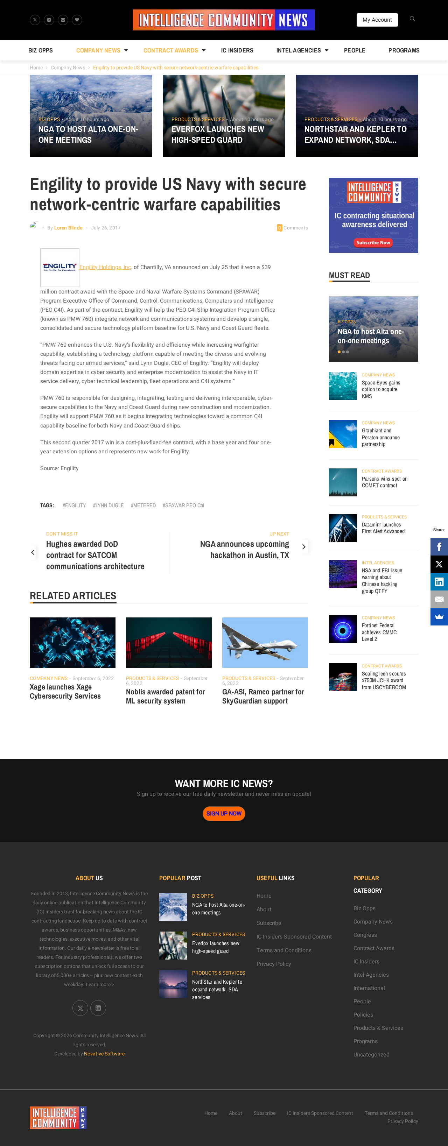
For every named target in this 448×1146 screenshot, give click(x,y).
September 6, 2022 (93, 678)
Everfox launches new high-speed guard (218, 134)
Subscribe (269, 923)
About (264, 909)
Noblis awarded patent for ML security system (165, 696)
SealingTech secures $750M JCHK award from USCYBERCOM (384, 680)
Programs (404, 50)
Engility (75, 505)
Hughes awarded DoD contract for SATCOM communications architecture (95, 555)
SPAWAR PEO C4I (184, 505)
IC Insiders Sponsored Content (294, 937)
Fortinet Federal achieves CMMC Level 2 (379, 632)
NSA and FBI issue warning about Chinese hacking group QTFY (382, 580)
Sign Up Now (223, 813)
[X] (439, 564)
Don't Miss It (62, 534)
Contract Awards (171, 50)
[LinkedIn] (439, 581)
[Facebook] (439, 547)
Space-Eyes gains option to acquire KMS (381, 389)
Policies (363, 1015)
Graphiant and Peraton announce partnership (381, 437)
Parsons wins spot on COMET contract (384, 482)
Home (36, 67)
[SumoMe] (439, 616)
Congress (365, 935)
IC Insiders (237, 50)
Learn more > (100, 984)
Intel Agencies (298, 50)
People (354, 50)
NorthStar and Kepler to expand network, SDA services (355, 134)
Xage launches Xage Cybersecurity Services (65, 691)
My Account (377, 20)
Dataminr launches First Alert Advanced (383, 528)
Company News (98, 50)
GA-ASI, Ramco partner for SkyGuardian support (263, 696)
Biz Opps (40, 50)
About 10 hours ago (87, 119)
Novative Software (104, 1053)
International (369, 988)
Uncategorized (372, 1054)
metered (144, 505)
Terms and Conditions (284, 950)
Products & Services (198, 119)
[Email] (439, 599)
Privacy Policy (274, 964)
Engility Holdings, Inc (105, 267)
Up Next (279, 534)
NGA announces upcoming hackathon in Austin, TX (244, 549)
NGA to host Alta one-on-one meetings (88, 134)
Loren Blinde (68, 228)
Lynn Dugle (110, 505)
